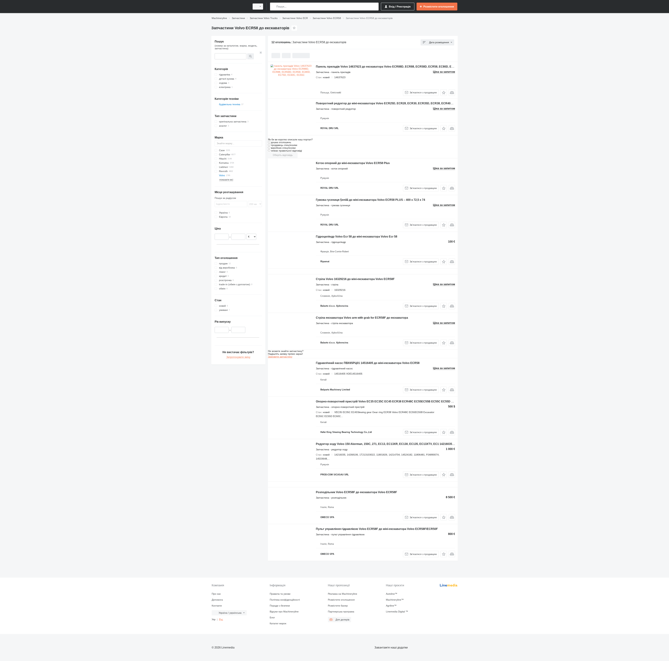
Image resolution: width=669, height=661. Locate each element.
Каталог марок (278, 623)
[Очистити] (261, 52)
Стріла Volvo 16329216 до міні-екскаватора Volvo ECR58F (355, 279)
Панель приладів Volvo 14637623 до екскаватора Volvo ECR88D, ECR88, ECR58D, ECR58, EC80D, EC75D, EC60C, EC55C (398, 66)
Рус (221, 619)
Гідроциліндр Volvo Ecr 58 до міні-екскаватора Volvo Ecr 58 (356, 236)
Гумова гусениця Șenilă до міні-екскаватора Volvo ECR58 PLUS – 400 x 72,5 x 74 (370, 199)
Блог (272, 617)
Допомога (217, 599)
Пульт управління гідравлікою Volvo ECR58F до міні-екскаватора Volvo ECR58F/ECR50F (377, 528)
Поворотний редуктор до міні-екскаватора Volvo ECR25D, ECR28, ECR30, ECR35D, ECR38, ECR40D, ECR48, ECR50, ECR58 (400, 103)
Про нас (216, 593)
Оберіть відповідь (283, 155)
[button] (443, 92)
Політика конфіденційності (285, 599)
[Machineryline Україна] (230, 6)
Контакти (217, 605)
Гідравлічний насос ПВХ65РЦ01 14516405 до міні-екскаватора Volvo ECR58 (368, 362)
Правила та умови (280, 593)
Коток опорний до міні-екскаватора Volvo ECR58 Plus (353, 163)
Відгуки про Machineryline (284, 611)
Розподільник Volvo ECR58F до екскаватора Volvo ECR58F (356, 492)
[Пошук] (273, 6)
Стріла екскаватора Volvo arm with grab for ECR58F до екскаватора (362, 317)
